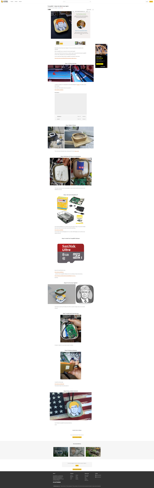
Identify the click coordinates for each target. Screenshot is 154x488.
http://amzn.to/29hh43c (59, 272)
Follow (61, 43)
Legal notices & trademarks (96, 486)
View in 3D (79, 116)
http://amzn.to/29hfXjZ (59, 229)
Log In (147, 1)
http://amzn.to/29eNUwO (59, 384)
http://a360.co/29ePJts (59, 89)
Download (84, 116)
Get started (86, 476)
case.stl (58, 119)
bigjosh (62, 42)
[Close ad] (106, 44)
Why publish (87, 475)
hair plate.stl (57, 92)
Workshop (71, 476)
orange (78, 84)
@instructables (98, 475)
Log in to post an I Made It (77, 437)
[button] (93, 9)
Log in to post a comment (77, 469)
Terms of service (63, 486)
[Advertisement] (101, 56)
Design (71, 477)
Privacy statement (69, 486)
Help (85, 477)
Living (76, 476)
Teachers (20, 1)
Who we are (86, 480)
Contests (16, 1)
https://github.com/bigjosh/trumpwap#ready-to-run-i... (65, 275)
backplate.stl (59, 116)
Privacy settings (75, 486)
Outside (77, 477)
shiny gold (77, 151)
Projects (12, 1)
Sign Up (151, 1)
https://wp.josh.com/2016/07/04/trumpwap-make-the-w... (66, 58)
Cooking (77, 475)
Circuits (71, 475)
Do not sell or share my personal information (85, 486)
